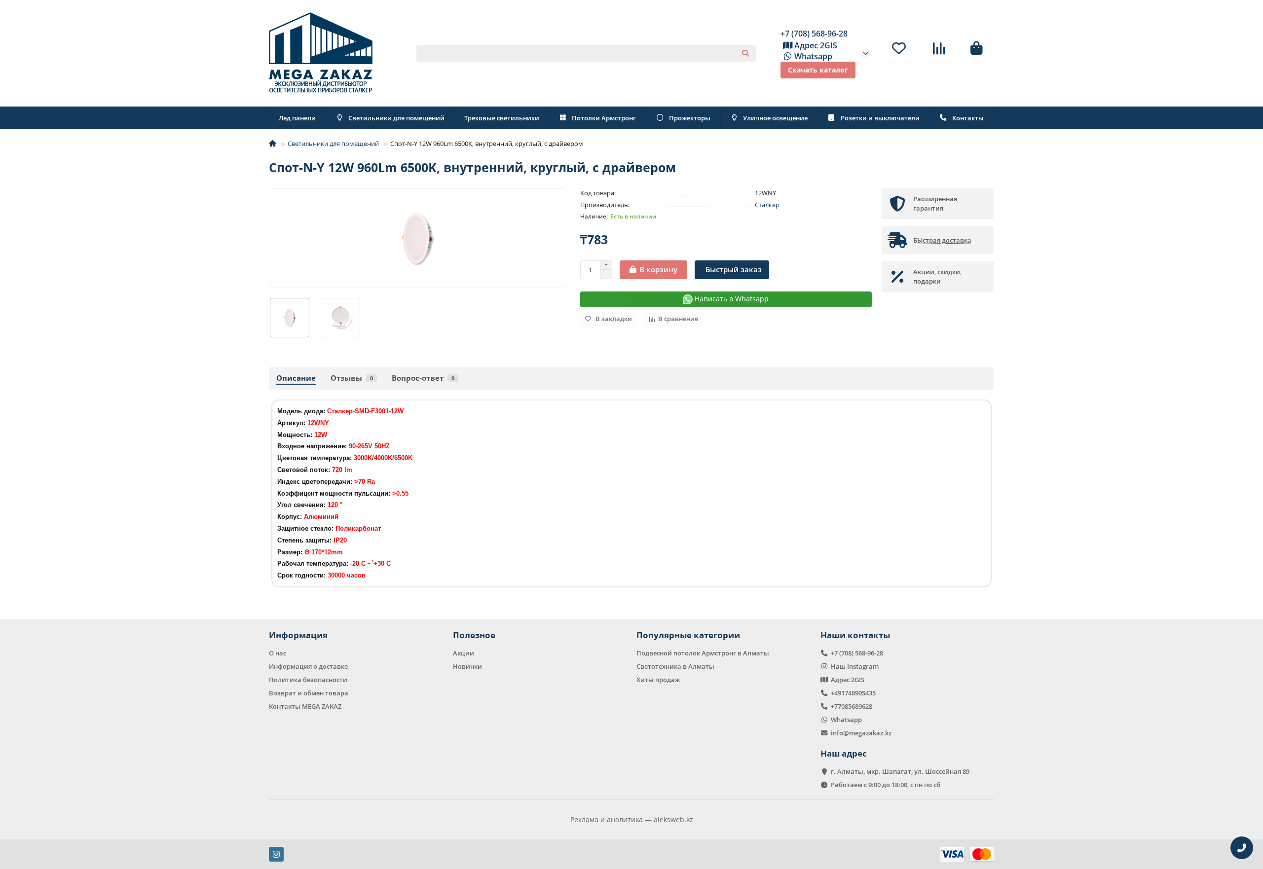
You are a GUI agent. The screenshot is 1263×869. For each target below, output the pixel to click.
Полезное (474, 635)
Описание (296, 378)
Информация (298, 635)
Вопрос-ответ (423, 378)
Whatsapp (813, 56)
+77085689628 (851, 706)
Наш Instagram (855, 666)
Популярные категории (688, 635)
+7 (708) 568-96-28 (814, 33)
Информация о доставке (308, 666)
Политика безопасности (308, 679)
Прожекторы (689, 117)
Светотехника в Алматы (675, 666)
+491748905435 (853, 692)
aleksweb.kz (673, 819)
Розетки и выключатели (880, 117)
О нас (277, 653)
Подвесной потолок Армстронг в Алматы (702, 653)
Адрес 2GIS (815, 45)
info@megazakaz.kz (861, 732)
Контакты (968, 117)
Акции (463, 653)
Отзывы (352, 378)
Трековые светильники (501, 117)
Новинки (467, 666)
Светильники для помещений (396, 117)
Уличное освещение (775, 117)
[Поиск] (745, 53)
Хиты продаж (658, 679)
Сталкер (767, 204)
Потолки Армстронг (604, 117)
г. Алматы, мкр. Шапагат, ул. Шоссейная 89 (900, 771)
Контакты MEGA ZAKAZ (305, 706)
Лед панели (297, 117)
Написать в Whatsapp (731, 298)
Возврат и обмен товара (308, 692)
